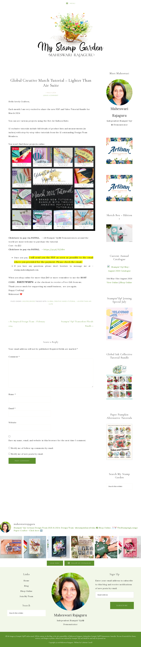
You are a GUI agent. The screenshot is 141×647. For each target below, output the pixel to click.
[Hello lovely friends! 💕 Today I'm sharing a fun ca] (11, 547)
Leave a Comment (50, 95)
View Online (112, 282)
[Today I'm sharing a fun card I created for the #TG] (35, 547)
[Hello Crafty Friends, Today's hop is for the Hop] (130, 547)
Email (12, 408)
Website (13, 422)
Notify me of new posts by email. (27, 454)
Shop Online (126, 282)
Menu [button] (72, 3)
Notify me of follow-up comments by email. (32, 448)
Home (26, 580)
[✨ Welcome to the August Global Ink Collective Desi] (106, 547)
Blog (26, 586)
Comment (14, 356)
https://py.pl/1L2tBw (54, 249)
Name (12, 394)
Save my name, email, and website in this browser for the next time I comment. (47, 440)
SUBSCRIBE (122, 605)
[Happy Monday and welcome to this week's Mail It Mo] (59, 547)
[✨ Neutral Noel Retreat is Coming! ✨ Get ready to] (82, 547)
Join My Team (26, 596)
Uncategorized (28, 301)
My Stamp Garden (70, 34)
